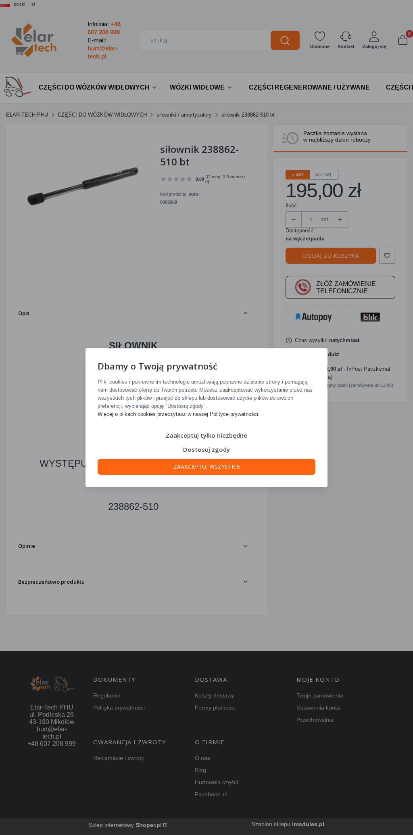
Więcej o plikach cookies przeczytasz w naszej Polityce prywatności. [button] (179, 414)
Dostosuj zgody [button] (206, 449)
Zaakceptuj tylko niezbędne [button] (206, 435)
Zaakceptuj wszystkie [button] (206, 466)
